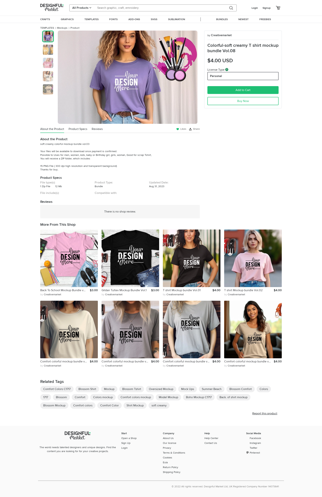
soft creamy (159, 405)
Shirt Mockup (135, 405)
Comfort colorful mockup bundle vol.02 (187, 361)
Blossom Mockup (54, 405)
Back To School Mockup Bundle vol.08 (65, 290)
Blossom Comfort (240, 389)
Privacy (167, 447)
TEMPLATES (47, 27)
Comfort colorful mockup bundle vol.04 (249, 361)
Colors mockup (103, 397)
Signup (267, 8)
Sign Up (125, 443)
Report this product (264, 413)
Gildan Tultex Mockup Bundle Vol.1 (124, 290)
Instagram (255, 443)
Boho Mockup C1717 (199, 397)
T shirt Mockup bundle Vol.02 (243, 290)
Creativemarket (219, 35)
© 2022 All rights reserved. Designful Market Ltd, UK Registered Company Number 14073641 (225, 486)
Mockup (109, 389)
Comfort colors (82, 405)
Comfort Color (109, 405)
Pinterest (255, 452)
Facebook (255, 438)
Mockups (62, 27)
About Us (168, 438)
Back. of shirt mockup (233, 397)
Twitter (253, 447)
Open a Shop (129, 438)
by (50, 294)
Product (74, 27)
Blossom (61, 397)
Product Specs (78, 129)
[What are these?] (226, 69)
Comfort (80, 397)
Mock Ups (187, 389)
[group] (127, 77)
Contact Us (210, 443)
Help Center (211, 438)
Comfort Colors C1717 (57, 389)
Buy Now (243, 101)
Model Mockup (168, 397)
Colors (264, 389)
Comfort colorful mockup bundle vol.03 (126, 361)
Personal (216, 76)
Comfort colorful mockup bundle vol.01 (65, 361)
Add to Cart (243, 90)
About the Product (52, 129)
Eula (165, 462)
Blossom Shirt (87, 389)
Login (255, 8)
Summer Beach (212, 389)
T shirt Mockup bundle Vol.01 (182, 290)
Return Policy (170, 467)
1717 (45, 397)
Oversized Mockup (161, 389)
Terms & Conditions (174, 452)
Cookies (167, 457)
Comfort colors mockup (136, 397)
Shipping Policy (171, 472)
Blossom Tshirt (131, 389)
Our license (169, 443)
